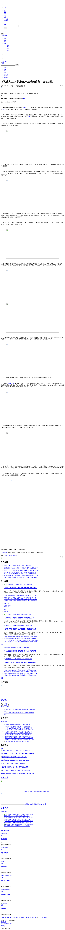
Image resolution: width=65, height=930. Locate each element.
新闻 (5, 12)
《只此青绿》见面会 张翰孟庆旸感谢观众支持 (19, 618)
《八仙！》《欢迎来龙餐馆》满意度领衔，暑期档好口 (20, 739)
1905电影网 (4, 35)
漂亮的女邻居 (5, 894)
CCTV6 (6, 18)
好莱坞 (6, 611)
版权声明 (21, 917)
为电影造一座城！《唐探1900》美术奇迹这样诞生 (21, 575)
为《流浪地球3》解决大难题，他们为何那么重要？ (21, 573)
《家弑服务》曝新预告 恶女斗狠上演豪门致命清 (20, 673)
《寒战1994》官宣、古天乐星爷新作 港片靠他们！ (17, 753)
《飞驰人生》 (11, 383)
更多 (5, 43)
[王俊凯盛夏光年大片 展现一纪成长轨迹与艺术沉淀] (18, 814)
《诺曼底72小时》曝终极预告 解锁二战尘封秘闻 (20, 599)
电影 (5, 38)
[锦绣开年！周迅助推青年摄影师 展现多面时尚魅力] (18, 821)
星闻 (5, 40)
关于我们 (3, 917)
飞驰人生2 (10, 555)
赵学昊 (15, 555)
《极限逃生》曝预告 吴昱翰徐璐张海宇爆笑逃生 (20, 595)
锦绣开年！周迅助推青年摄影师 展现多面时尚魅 (17, 822)
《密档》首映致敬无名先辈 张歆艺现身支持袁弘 (18, 731)
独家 (5, 42)
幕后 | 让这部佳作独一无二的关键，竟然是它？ (20, 572)
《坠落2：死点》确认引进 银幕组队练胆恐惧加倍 (18, 733)
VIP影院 (6, 20)
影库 (5, 17)
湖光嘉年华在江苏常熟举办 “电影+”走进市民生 (18, 741)
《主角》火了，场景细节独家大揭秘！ (17, 565)
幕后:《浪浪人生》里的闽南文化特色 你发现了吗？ (21, 567)
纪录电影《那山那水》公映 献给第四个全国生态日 (19, 738)
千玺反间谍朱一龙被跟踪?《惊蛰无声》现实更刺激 (18, 773)
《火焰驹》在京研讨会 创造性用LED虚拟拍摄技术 (19, 729)
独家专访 (4, 777)
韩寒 (29, 116)
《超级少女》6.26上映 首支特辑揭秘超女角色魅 (20, 675)
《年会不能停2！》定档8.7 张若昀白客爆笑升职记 (20, 588)
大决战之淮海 (5, 880)
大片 (5, 15)
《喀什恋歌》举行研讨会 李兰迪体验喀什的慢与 (20, 641)
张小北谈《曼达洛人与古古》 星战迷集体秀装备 (20, 671)
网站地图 (9, 917)
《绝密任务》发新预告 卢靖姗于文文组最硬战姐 (20, 629)
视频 (5, 13)
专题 (8, 45)
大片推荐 (5, 830)
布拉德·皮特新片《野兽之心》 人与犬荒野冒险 (18, 734)
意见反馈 (3, 922)
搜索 (5, 24)
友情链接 (34, 917)
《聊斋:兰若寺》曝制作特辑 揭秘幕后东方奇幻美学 (21, 570)
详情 (7, 706)
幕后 (6, 555)
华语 (5, 609)
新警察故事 (4, 853)
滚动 (8, 50)
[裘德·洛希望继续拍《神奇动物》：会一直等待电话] (18, 824)
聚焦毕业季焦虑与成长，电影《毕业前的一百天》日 (19, 736)
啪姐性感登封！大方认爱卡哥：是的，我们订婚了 (18, 819)
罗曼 (4, 109)
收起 (24, 98)
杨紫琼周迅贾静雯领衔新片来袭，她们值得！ (16, 760)
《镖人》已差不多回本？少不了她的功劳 (14, 767)
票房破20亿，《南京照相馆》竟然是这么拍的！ (20, 569)
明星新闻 (6, 607)
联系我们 (28, 917)
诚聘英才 (15, 917)
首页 (5, 10)
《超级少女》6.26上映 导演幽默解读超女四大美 (20, 600)
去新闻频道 (4, 721)
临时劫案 (4, 839)
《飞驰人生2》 (27, 107)
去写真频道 (4, 811)
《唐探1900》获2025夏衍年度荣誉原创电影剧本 (20, 638)
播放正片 (3, 706)
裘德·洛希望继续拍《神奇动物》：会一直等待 (17, 826)
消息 (5, 7)
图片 (8, 46)
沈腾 (5, 705)
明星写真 (4, 808)
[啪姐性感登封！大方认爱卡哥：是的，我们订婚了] (18, 817)
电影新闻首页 (7, 605)
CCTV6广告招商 (42, 917)
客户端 (6, 77)
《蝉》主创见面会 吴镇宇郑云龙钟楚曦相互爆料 (18, 728)
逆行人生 (4, 867)
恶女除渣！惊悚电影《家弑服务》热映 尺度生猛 (20, 597)
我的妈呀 (4, 908)
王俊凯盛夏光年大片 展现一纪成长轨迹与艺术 (16, 816)
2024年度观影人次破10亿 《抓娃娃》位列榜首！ (20, 577)
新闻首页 (6, 603)
